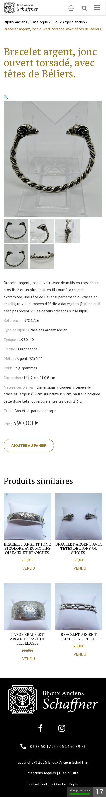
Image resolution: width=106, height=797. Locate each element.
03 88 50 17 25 (43, 746)
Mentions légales (41, 773)
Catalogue (39, 21)
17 (99, 792)
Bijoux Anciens (15, 21)
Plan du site (69, 773)
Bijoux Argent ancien (68, 21)
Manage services (80, 790)
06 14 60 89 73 (72, 746)
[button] (6, 97)
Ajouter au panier (28, 445)
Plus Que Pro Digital (63, 784)
